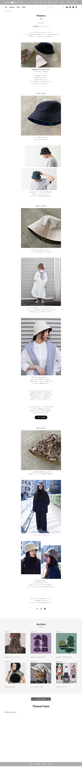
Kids (23, 7)
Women (12, 7)
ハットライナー (34, 408)
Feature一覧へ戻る (41, 699)
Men (18, 7)
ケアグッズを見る (41, 417)
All (6, 7)
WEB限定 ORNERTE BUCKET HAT (41, 69)
